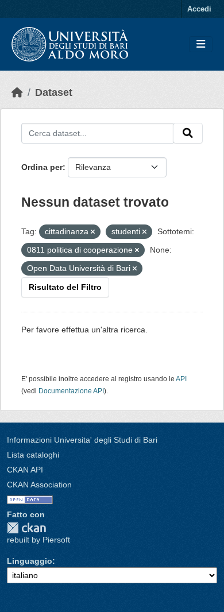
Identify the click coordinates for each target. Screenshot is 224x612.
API (181, 379)
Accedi (199, 9)
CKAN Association (39, 484)
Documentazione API (71, 391)
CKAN (26, 528)
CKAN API (25, 469)
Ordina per (42, 167)
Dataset (53, 92)
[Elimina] (93, 231)
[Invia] (188, 133)
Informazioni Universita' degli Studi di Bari (82, 439)
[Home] (17, 92)
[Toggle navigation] (201, 44)
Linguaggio (29, 560)
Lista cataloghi (33, 454)
